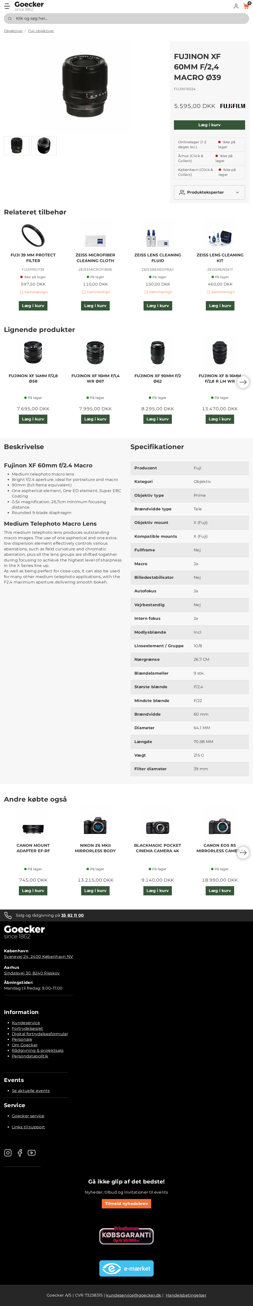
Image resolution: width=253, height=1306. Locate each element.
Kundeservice (26, 1022)
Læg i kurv (209, 125)
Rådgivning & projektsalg (38, 1050)
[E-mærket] (126, 1268)
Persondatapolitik (30, 1056)
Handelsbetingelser (186, 1295)
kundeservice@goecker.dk (133, 1295)
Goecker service (28, 1116)
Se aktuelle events (31, 1090)
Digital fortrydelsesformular (40, 1034)
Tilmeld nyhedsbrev (126, 1203)
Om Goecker (25, 1045)
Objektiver (13, 31)
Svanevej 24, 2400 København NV (38, 956)
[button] (236, 6)
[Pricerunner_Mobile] (126, 1235)
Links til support (28, 1127)
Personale (22, 1039)
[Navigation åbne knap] (7, 6)
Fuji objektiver (41, 31)
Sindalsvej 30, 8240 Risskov (32, 973)
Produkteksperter (205, 192)
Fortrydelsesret (27, 1028)
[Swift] (29, 6)
